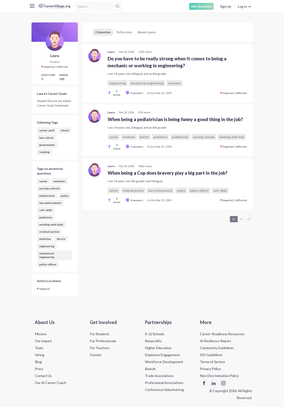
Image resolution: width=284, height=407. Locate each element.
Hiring (39, 355)
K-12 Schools (154, 334)
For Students (99, 334)
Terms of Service (212, 362)
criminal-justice (49, 231)
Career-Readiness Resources (222, 334)
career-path (47, 130)
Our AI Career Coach (50, 382)
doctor (61, 238)
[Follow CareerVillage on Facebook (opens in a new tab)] (204, 383)
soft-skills (45, 210)
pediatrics (45, 217)
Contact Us (43, 376)
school (64, 130)
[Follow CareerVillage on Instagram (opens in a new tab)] (223, 383)
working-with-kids (51, 224)
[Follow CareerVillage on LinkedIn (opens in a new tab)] (214, 383)
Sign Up (225, 6)
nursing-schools (49, 188)
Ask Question (201, 6)
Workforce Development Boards (164, 365)
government (47, 144)
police (64, 195)
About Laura (147, 32)
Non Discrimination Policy (219, 376)
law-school (46, 137)
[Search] (117, 6)
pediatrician (47, 195)
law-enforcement (50, 202)
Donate (95, 355)
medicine (45, 238)
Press (39, 369)
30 (241, 219)
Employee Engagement (162, 355)
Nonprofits (153, 341)
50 (248, 219)
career (43, 181)
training (44, 152)
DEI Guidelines (211, 355)
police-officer (47, 264)
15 (233, 219)
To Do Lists (124, 32)
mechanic (59, 181)
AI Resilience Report (215, 341)
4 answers (136, 93)
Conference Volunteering (164, 389)
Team (39, 348)
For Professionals (103, 341)
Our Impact (43, 341)
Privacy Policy (210, 369)
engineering (46, 246)
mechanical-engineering (47, 255)
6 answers (136, 200)
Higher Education (158, 348)
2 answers (136, 146)
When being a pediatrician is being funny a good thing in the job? (175, 119)
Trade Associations (159, 376)
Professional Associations (164, 382)
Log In (242, 6)
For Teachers (100, 348)
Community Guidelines (217, 348)
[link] (167, 73)
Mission (41, 334)
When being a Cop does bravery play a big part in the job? (167, 173)
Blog (38, 362)
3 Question (103, 32)
